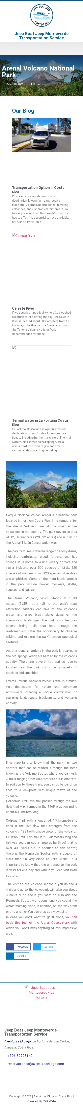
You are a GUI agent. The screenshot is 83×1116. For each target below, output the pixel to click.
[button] (41, 48)
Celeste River (23, 308)
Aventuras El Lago (17, 1041)
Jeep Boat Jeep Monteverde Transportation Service (41, 35)
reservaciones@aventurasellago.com (36, 1064)
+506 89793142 (20, 1056)
